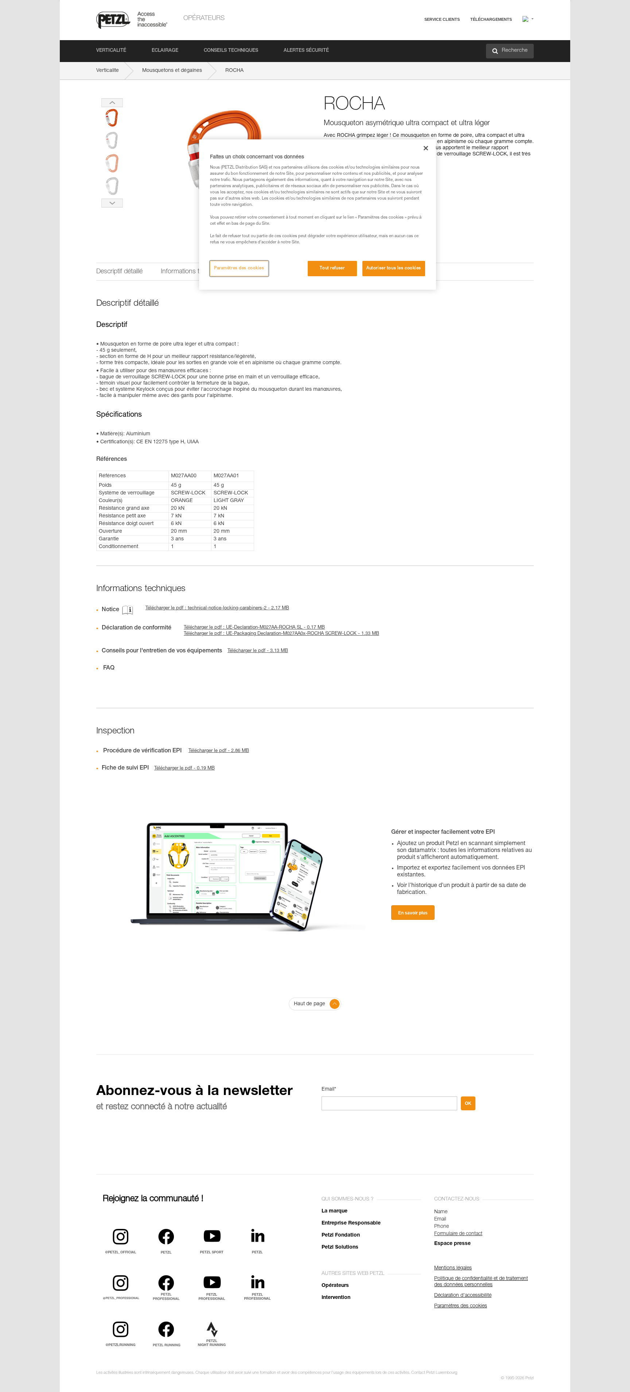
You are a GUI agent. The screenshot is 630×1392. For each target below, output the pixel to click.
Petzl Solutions (340, 1247)
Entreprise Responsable (351, 1223)
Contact (410, 47)
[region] (317, 214)
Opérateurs (204, 18)
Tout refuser (332, 268)
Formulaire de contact (458, 1234)
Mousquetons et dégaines (172, 70)
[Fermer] (426, 148)
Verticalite (107, 70)
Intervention (336, 1297)
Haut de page (309, 1004)
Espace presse (452, 1243)
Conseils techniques (231, 51)
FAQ (407, 37)
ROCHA (234, 70)
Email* (329, 1089)
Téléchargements (491, 19)
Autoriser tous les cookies (393, 268)
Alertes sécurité (306, 51)
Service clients (442, 19)
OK (468, 1103)
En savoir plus (413, 912)
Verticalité (111, 51)
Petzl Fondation (341, 1235)
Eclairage (165, 51)
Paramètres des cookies (239, 268)
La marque (334, 1211)
